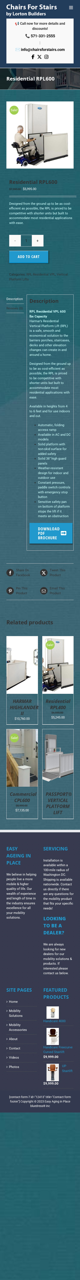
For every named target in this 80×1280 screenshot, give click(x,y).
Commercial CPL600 (23, 797)
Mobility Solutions (16, 1013)
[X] (39, 57)
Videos (14, 1057)
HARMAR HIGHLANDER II (24, 707)
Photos (14, 1067)
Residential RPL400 (58, 704)
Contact (14, 1048)
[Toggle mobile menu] (71, 7)
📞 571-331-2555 (40, 36)
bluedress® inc (40, 1106)
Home (13, 1002)
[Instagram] (46, 57)
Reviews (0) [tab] (14, 308)
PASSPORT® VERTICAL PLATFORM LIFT (59, 803)
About (13, 1039)
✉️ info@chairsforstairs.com (40, 49)
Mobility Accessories (18, 1027)
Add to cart (29, 256)
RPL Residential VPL (40, 274)
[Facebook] (33, 57)
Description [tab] (14, 299)
